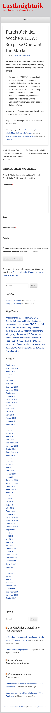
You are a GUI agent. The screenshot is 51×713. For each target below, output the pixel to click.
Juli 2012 (9, 533)
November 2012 (12, 520)
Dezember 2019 (12, 387)
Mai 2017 (9, 405)
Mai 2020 (9, 380)
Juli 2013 (9, 495)
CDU (30, 317)
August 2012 (10, 529)
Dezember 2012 (12, 517)
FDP (32, 324)
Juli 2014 (9, 458)
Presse (22, 337)
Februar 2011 (11, 585)
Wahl (19, 347)
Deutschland (20, 321)
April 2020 (9, 384)
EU (14, 324)
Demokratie (10, 321)
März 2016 (10, 415)
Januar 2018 (10, 396)
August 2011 (10, 567)
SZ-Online (36, 344)
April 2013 (9, 505)
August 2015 (10, 424)
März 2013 (10, 508)
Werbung (25, 348)
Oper (13, 136)
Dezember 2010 (12, 592)
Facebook (25, 324)
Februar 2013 (11, 511)
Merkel (41, 330)
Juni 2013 (9, 498)
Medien (34, 330)
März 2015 (10, 439)
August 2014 (10, 455)
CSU (36, 317)
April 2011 (9, 579)
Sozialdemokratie (23, 341)
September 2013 (12, 489)
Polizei (16, 337)
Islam (21, 331)
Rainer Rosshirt (32, 337)
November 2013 (12, 483)
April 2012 (9, 542)
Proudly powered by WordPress (15, 707)
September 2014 (12, 452)
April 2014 (9, 467)
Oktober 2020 (11, 365)
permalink (9, 139)
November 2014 (12, 446)
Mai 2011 (9, 576)
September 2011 (12, 564)
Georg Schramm (33, 327)
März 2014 (10, 470)
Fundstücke (38, 130)
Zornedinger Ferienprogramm (17, 649)
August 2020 (10, 371)
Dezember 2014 (12, 443)
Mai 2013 (9, 502)
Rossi (41, 337)
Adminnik (27, 55)
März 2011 (10, 582)
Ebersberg (9, 324)
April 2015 (9, 436)
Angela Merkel (12, 317)
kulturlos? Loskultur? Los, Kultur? (16, 133)
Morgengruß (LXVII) (13, 303)
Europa (18, 324)
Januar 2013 (10, 514)
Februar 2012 (11, 548)
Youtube (41, 348)
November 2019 (12, 390)
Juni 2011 (9, 573)
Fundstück (39, 324)
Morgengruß (12, 334)
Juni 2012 (9, 536)
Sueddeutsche (11, 344)
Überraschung (26, 136)
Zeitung (8, 351)
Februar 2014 (11, 474)
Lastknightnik (23, 5)
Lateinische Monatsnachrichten (18, 662)
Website (6, 238)
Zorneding (15, 351)
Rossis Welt (11, 340)
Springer (38, 341)
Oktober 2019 (11, 393)
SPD (32, 340)
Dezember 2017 (12, 399)
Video (33, 136)
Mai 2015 (9, 433)
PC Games (32, 334)
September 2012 (12, 526)
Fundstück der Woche (16, 327)
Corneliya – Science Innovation (19, 676)
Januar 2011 (10, 588)
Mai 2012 (9, 539)
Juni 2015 (9, 430)
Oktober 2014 (11, 449)
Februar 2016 (11, 418)
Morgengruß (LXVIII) (13, 300)
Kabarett (27, 330)
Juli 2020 (9, 374)
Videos (30, 133)
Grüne (16, 331)
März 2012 (10, 545)
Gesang (8, 136)
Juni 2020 (9, 377)
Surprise (18, 136)
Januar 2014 (10, 477)
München (23, 334)
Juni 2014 (9, 461)
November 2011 (12, 557)
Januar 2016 (10, 421)
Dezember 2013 (12, 480)
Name (5, 217)
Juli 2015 (9, 427)
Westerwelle (33, 348)
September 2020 (12, 368)
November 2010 (12, 595)
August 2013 (10, 492)
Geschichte (10, 331)
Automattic (42, 707)
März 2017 (10, 408)
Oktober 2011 (11, 561)
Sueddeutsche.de (24, 344)
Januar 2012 (10, 551)
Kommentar (8, 184)
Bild (26, 317)
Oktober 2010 (11, 598)
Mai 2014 (9, 464)
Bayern (21, 318)
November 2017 (12, 402)
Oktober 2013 (11, 486)
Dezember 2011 (12, 554)
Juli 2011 (9, 570)
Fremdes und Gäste (28, 130)
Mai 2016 (9, 411)
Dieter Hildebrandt (33, 320)
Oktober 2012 (11, 523)
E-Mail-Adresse (9, 227)
